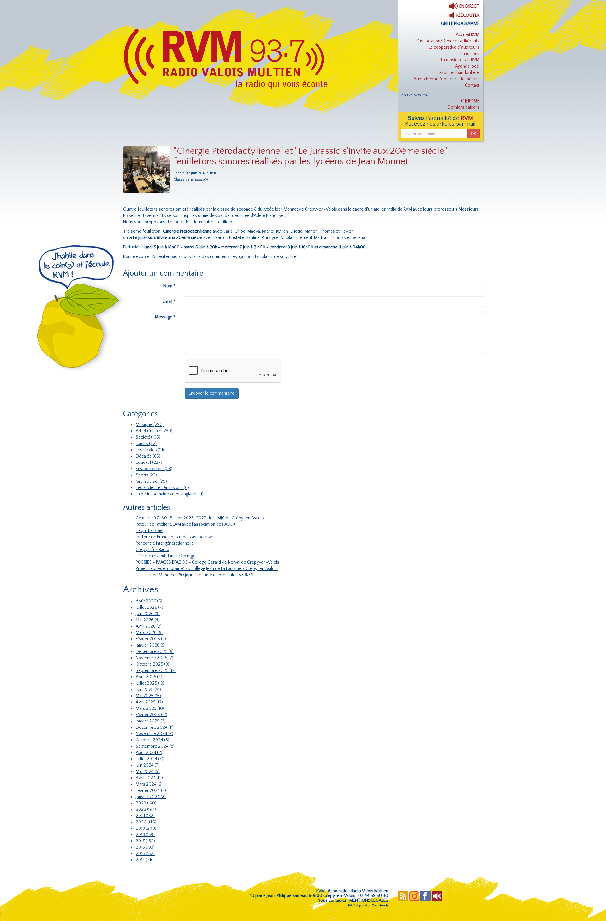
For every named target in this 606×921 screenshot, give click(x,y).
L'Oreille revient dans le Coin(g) (165, 556)
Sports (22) (146, 475)
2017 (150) (145, 841)
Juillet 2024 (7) (149, 759)
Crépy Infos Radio (152, 549)
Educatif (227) (149, 462)
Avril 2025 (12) (149, 702)
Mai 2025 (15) (148, 695)
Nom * (169, 286)
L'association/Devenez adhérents (447, 41)
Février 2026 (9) (151, 639)
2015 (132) (145, 853)
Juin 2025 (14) (148, 689)
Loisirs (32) (146, 443)
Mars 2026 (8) (149, 632)
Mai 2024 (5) (148, 771)
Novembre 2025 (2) (154, 658)
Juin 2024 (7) (148, 765)
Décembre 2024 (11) (155, 727)
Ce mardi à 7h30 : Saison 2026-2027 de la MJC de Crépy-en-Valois (200, 518)
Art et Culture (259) (154, 431)
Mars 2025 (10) (150, 708)
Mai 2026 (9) (148, 620)
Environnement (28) (154, 468)
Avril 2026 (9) (149, 626)
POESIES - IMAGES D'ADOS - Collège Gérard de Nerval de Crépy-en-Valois (207, 562)
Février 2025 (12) (151, 714)
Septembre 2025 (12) (156, 670)
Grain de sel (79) (151, 481)
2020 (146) (146, 822)
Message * (165, 317)
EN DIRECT (468, 6)
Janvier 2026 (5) (151, 645)
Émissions (469, 53)
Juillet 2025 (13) (150, 683)
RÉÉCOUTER (467, 15)
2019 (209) (146, 828)
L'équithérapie (149, 530)
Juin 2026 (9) (148, 613)
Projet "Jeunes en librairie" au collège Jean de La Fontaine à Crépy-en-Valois (207, 568)
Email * (169, 301)
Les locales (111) (150, 449)
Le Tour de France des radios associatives (176, 537)
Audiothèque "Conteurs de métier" (446, 78)
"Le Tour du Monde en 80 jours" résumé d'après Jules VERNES (194, 574)
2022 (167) (146, 809)
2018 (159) (145, 834)
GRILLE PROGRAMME (460, 23)
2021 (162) (145, 815)
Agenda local (467, 66)
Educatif (201, 179)
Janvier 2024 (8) (151, 796)
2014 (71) (144, 860)
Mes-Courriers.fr (376, 905)
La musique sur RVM (460, 60)
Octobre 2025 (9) (152, 664)
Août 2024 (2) (149, 752)
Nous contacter (332, 900)
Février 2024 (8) (151, 790)
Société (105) (148, 437)
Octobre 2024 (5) (152, 740)
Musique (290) (150, 424)
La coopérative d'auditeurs (454, 47)
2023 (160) (146, 803)
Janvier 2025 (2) (151, 721)
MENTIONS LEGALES (368, 900)
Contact (472, 85)
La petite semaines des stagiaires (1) (169, 494)
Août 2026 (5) (149, 601)
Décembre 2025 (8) (155, 651)
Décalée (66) (148, 456)
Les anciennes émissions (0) (162, 487)
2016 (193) (145, 847)
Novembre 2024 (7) (154, 733)
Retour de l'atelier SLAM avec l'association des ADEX (185, 524)
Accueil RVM (467, 34)
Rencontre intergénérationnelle (165, 543)
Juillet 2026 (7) (149, 607)
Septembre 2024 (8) (155, 746)
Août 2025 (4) (149, 676)
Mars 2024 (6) (149, 784)
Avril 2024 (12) (149, 777)
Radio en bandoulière (459, 72)
